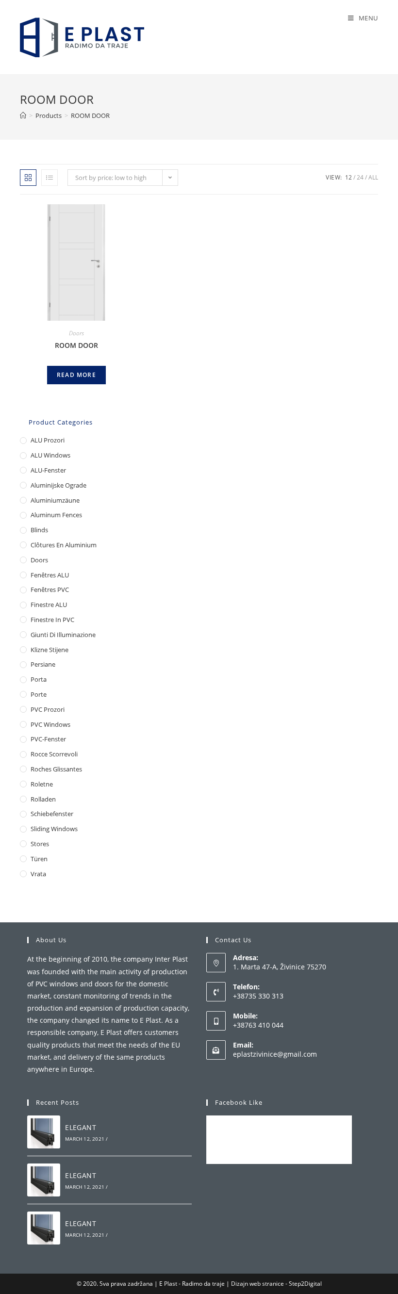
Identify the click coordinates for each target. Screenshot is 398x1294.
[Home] (23, 115)
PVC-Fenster (48, 739)
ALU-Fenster (48, 470)
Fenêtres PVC (50, 589)
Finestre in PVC (52, 619)
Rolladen (43, 799)
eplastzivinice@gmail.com (275, 1054)
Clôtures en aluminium (64, 545)
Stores (40, 843)
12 (348, 177)
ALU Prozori (48, 440)
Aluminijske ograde (58, 485)
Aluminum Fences (56, 514)
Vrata (38, 873)
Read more (76, 375)
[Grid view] (28, 177)
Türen (39, 858)
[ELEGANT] (43, 1131)
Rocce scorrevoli (54, 754)
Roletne (42, 784)
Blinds (39, 529)
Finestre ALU (49, 604)
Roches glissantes (56, 769)
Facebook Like (239, 1102)
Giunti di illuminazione (63, 634)
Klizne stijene (49, 649)
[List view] (49, 177)
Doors (76, 333)
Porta (39, 679)
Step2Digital (305, 1283)
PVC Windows (50, 724)
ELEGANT (80, 1127)
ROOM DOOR (76, 345)
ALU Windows (50, 455)
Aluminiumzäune (55, 500)
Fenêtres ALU (50, 575)
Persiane (43, 664)
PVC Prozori (48, 709)
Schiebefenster (52, 813)
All (373, 177)
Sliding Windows (54, 828)
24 (360, 177)
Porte (39, 694)
